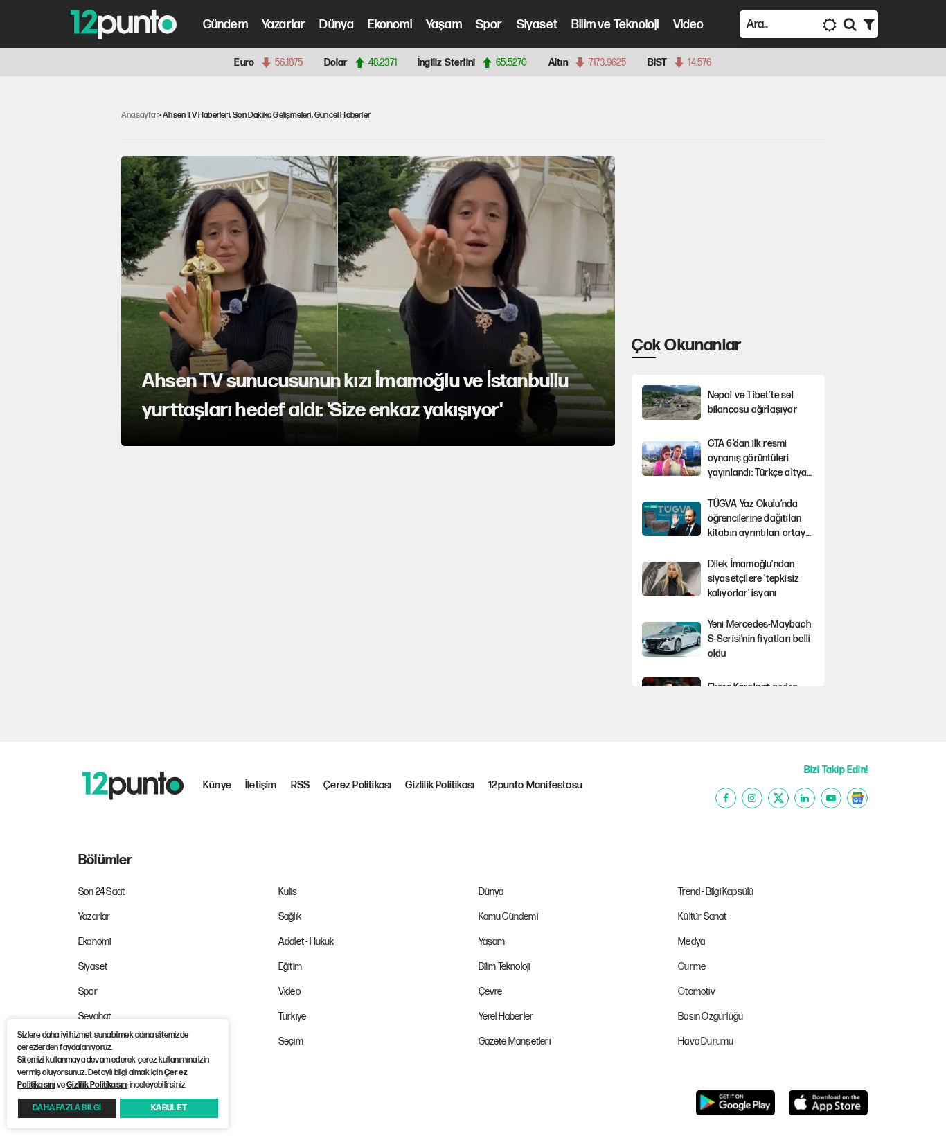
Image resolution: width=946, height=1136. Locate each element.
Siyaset (537, 24)
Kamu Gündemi (508, 917)
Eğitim (290, 967)
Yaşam (444, 24)
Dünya (336, 24)
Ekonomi (389, 24)
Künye (217, 785)
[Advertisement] (55, 300)
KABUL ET (169, 1108)
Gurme (692, 967)
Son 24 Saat (101, 892)
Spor (489, 24)
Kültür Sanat (702, 917)
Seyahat (94, 1016)
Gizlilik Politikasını (96, 1085)
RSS (300, 785)
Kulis (287, 892)
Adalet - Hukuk (306, 942)
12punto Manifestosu (535, 785)
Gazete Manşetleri (515, 1041)
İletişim (261, 785)
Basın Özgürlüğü (710, 1016)
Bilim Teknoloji (504, 967)
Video (688, 24)
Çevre (491, 991)
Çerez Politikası (357, 785)
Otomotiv (696, 991)
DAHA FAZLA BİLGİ (67, 1108)
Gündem (225, 24)
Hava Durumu (705, 1041)
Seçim (290, 1041)
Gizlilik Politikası (439, 785)
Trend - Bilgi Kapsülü (715, 892)
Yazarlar (284, 24)
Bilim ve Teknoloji (615, 24)
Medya (691, 942)
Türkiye (292, 1016)
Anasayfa (138, 115)
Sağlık (289, 917)
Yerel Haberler (506, 1016)
